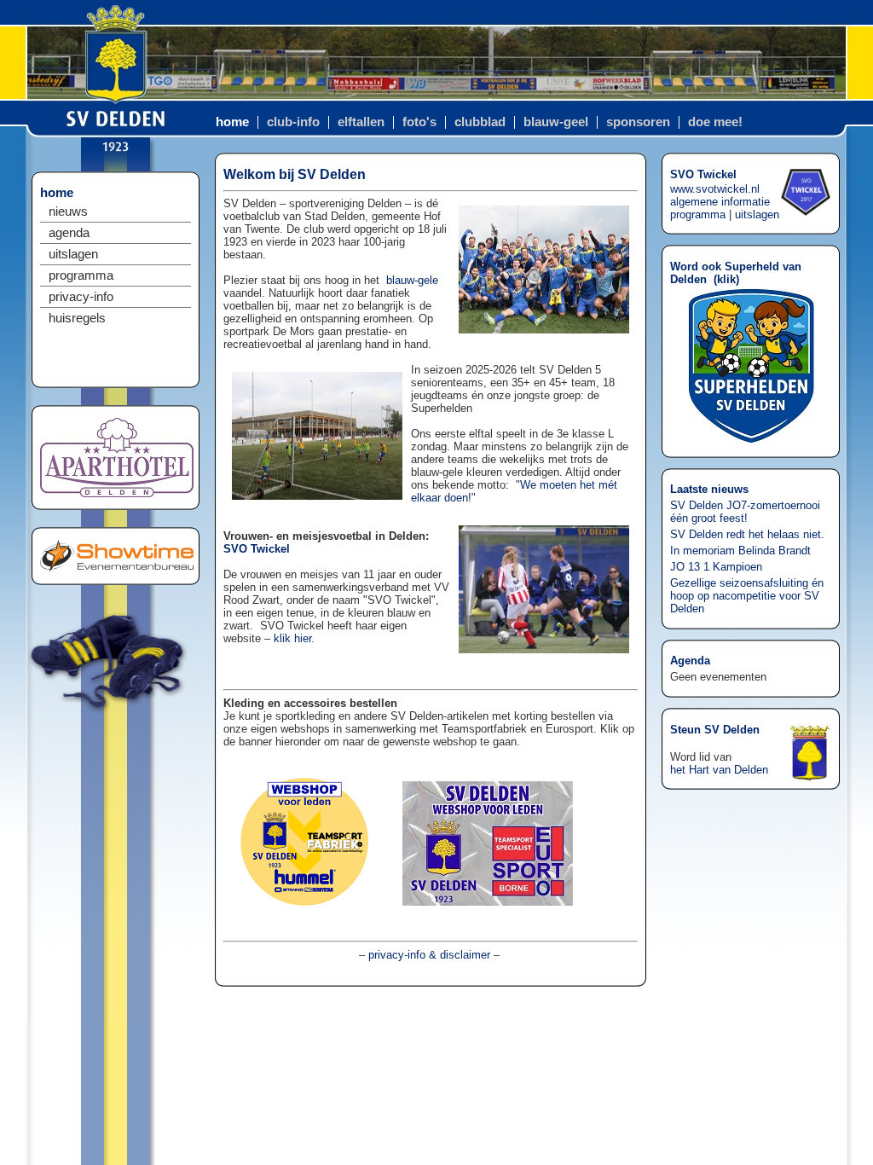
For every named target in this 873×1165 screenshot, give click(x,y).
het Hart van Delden (719, 769)
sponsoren (638, 122)
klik (726, 279)
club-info (293, 122)
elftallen (361, 122)
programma (81, 275)
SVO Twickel (256, 548)
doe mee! (715, 122)
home (232, 122)
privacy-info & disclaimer (429, 954)
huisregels (77, 318)
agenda (69, 233)
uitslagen (73, 254)
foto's (419, 122)
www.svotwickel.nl (715, 189)
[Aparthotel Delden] (117, 493)
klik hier (292, 638)
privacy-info (81, 297)
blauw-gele (412, 280)
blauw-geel (555, 122)
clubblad (480, 122)
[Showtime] (117, 568)
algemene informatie (720, 201)
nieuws (68, 211)
